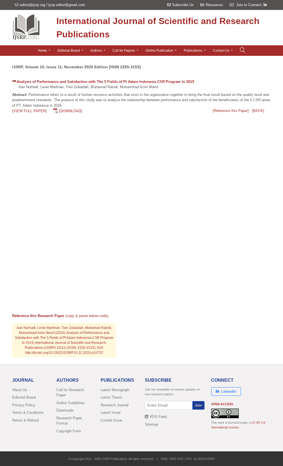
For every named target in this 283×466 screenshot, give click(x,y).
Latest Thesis (111, 397)
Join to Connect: (250, 5)
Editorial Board (24, 397)
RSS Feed (158, 417)
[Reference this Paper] (231, 111)
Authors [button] (96, 51)
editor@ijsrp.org (32, 5)
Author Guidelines (70, 403)
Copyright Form (68, 431)
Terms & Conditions (28, 412)
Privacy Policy (23, 405)
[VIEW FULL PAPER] (29, 111)
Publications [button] (193, 51)
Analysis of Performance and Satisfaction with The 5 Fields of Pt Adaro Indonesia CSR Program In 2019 (105, 82)
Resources (214, 5)
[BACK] (258, 111)
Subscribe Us (183, 5)
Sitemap (151, 424)
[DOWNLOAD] (70, 111)
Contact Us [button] (221, 51)
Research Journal (115, 405)
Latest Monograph (115, 390)
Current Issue (111, 420)
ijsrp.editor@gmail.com (66, 5)
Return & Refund (25, 420)
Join (198, 405)
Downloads (65, 410)
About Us (19, 390)
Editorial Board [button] (69, 51)
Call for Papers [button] (124, 51)
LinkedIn (228, 391)
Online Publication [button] (160, 51)
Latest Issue (110, 412)
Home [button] (43, 51)
